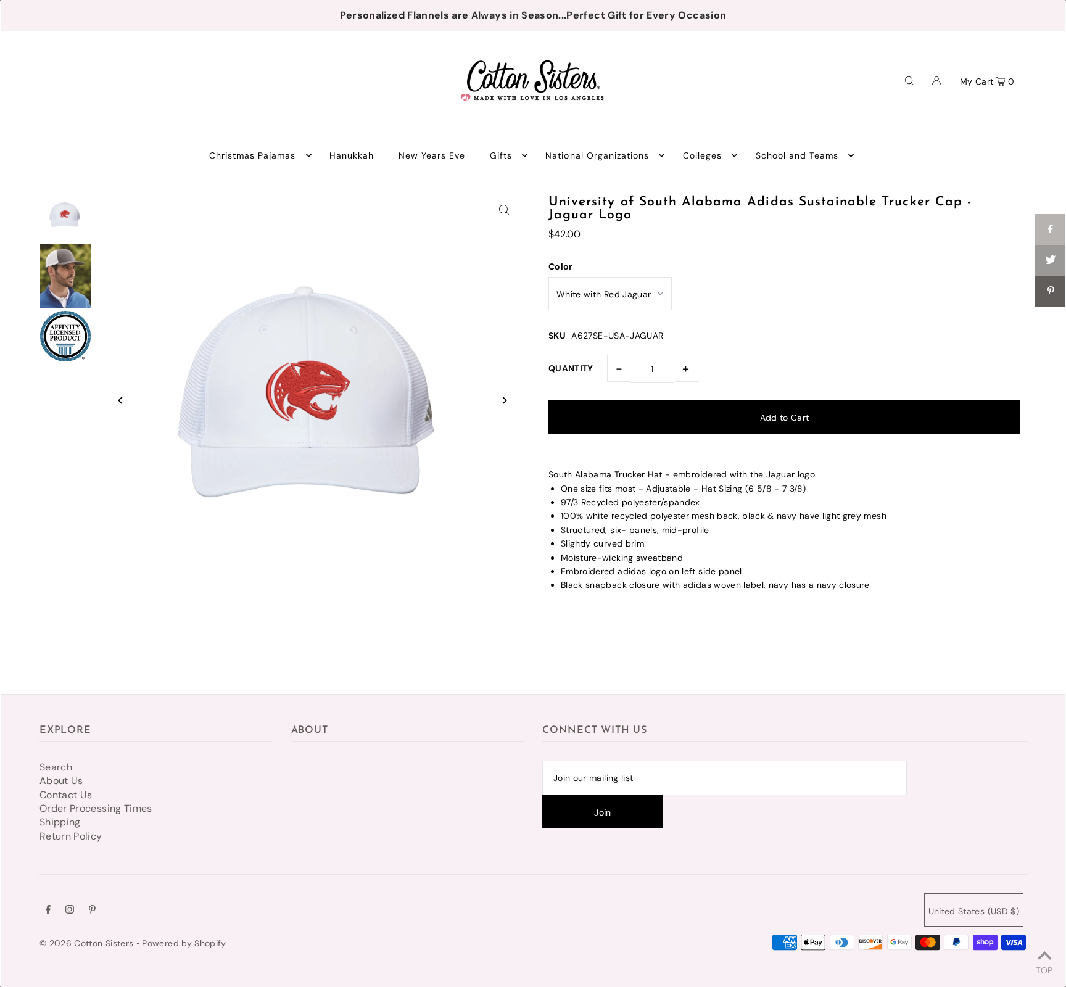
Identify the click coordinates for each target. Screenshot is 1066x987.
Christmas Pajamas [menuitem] (252, 155)
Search (55, 767)
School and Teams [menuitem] (797, 155)
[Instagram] (69, 910)
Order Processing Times (95, 808)
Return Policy (70, 836)
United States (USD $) (973, 911)
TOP (1044, 970)
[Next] (504, 400)
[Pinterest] (92, 910)
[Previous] (120, 400)
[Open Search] (909, 80)
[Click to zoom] (504, 209)
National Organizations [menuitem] (597, 155)
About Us (61, 780)
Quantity (570, 368)
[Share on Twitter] (1050, 260)
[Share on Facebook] (1050, 229)
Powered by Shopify (184, 943)
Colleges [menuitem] (702, 155)
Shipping (60, 822)
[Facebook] (48, 910)
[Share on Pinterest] (1050, 291)
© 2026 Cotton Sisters (86, 943)
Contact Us (66, 794)
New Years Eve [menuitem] (432, 155)
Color (560, 266)
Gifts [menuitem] (501, 155)
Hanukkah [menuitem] (351, 155)
